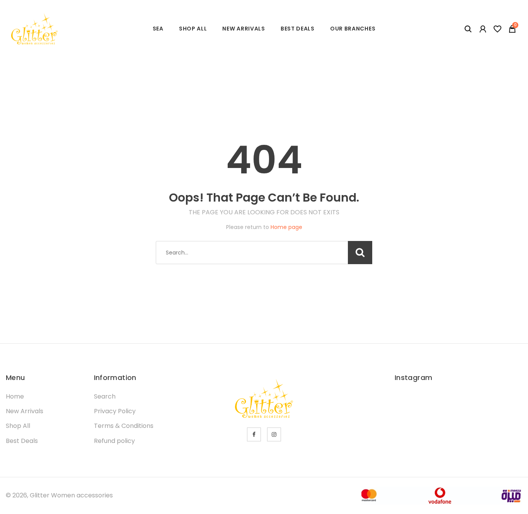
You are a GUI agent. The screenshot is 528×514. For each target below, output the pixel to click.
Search (105, 396)
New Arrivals (243, 28)
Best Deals (298, 28)
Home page (286, 227)
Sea (158, 28)
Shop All (193, 28)
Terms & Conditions (123, 425)
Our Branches (352, 28)
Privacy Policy (115, 411)
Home (15, 396)
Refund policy (114, 440)
